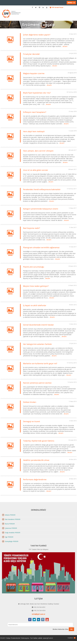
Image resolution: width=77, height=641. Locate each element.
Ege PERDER (9, 537)
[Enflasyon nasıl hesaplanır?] (10, 123)
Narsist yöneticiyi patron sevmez (37, 383)
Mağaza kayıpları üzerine (33, 73)
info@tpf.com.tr (38, 614)
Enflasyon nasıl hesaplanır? (34, 112)
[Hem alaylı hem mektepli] (10, 142)
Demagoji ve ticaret (31, 421)
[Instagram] (39, 7)
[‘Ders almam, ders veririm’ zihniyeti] (10, 162)
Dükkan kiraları (29, 402)
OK (71, 629)
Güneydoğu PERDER (11, 541)
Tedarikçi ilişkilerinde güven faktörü (38, 441)
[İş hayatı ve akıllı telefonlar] (10, 316)
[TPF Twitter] (36, 7)
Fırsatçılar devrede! (31, 54)
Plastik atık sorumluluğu (33, 267)
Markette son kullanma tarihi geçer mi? (40, 363)
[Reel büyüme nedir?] (10, 239)
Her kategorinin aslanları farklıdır (37, 344)
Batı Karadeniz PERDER (12, 519)
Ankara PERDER (10, 515)
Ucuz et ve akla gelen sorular (35, 170)
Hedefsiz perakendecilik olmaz (36, 460)
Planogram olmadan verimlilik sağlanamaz (41, 247)
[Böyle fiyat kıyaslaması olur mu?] (10, 104)
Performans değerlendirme (34, 479)
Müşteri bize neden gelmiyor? (36, 286)
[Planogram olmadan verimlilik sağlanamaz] (10, 258)
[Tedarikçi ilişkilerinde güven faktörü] (10, 452)
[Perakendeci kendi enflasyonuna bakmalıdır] (10, 200)
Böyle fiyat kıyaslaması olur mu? (37, 93)
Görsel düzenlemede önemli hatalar (38, 325)
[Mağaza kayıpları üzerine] (10, 84)
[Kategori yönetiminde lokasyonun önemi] (10, 220)
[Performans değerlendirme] (10, 490)
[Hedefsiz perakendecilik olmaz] (10, 471)
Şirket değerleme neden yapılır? (36, 34)
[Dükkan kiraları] (10, 413)
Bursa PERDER (10, 524)
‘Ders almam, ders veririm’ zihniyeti (38, 151)
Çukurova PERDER (11, 528)
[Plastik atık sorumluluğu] (10, 278)
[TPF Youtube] (46, 7)
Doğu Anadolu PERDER (12, 533)
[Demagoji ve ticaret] (10, 432)
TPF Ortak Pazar (57, 7)
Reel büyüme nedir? (31, 228)
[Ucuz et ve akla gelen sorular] (10, 181)
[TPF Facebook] (32, 7)
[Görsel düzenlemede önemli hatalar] (10, 336)
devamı (65, 46)
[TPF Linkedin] (43, 7)
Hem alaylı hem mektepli (34, 131)
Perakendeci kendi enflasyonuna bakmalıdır (42, 189)
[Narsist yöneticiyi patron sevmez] (10, 394)
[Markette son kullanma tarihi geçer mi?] (10, 374)
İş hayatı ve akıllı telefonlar (34, 305)
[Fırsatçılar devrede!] (10, 65)
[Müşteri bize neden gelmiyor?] (10, 297)
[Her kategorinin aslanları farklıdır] (10, 355)
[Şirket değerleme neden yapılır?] (10, 46)
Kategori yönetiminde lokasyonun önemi (40, 209)
